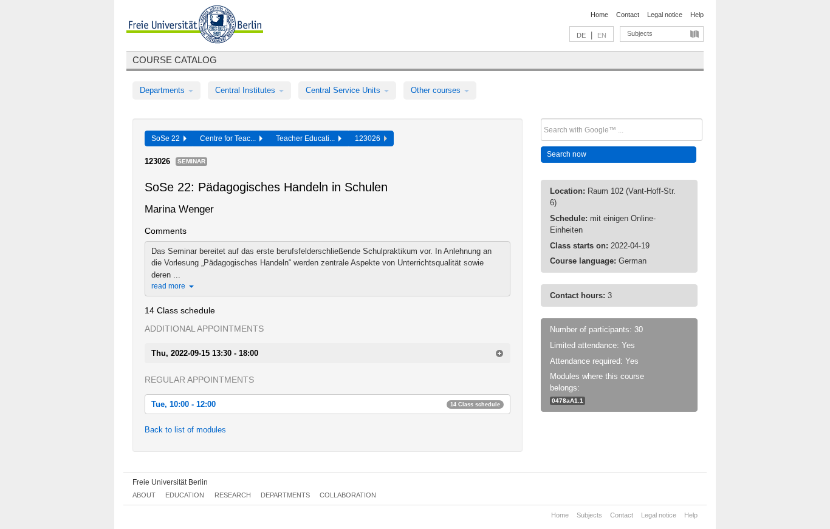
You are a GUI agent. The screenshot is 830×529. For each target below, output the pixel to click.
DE (581, 35)
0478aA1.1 (567, 400)
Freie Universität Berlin (170, 482)
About (144, 495)
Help (697, 14)
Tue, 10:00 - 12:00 (325, 404)
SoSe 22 (167, 138)
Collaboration (348, 495)
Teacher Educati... (307, 138)
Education (184, 495)
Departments (163, 90)
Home (599, 14)
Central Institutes (246, 90)
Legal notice (664, 14)
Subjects (640, 33)
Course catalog (174, 60)
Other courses (437, 90)
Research (232, 495)
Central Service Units (344, 90)
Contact (627, 14)
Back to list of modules (185, 429)
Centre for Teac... (229, 138)
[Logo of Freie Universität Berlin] (194, 26)
